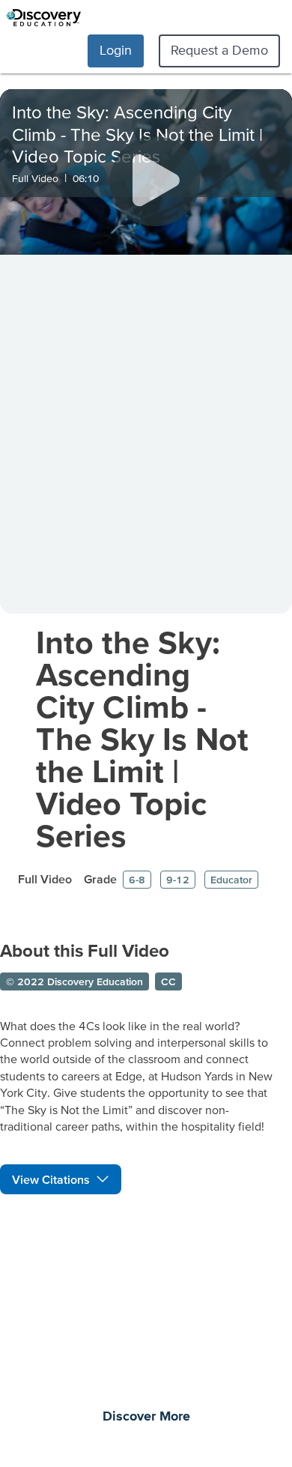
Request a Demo (219, 50)
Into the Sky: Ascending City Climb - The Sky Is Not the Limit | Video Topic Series (142, 738)
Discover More (146, 1417)
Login (116, 50)
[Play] (155, 181)
